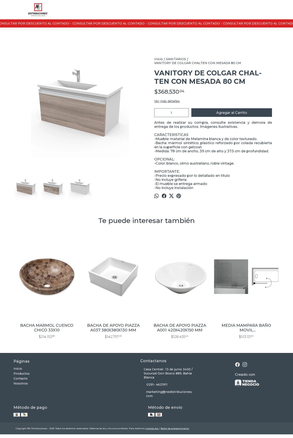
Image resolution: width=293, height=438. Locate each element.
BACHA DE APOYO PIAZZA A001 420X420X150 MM (180, 328)
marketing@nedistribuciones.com (169, 394)
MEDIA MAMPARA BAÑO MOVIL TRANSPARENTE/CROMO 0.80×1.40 (246, 328)
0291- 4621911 (157, 384)
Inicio (18, 369)
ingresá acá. (152, 428)
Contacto (21, 378)
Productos (22, 373)
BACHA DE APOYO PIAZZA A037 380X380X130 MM (113, 328)
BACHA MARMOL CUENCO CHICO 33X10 (46, 328)
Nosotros (21, 383)
